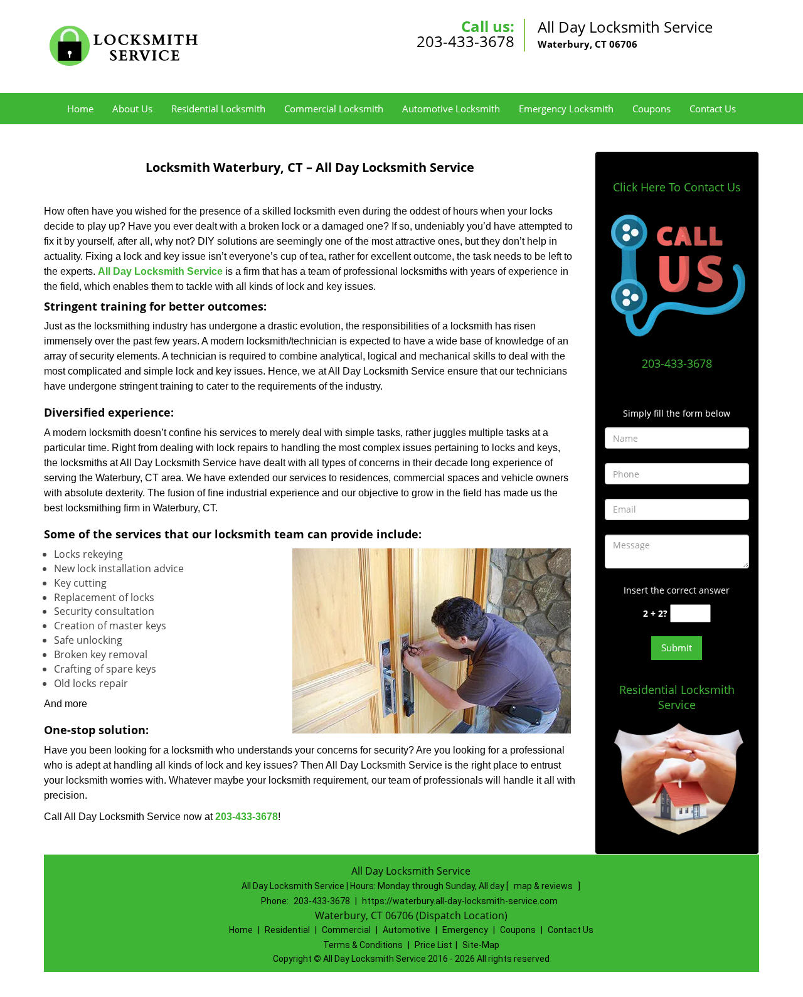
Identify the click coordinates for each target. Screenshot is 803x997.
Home (80, 108)
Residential (287, 930)
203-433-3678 (465, 41)
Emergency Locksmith (566, 108)
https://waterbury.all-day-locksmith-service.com (460, 901)
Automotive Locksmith (451, 108)
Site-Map (480, 945)
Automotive (406, 930)
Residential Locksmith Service (677, 697)
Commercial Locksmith (333, 108)
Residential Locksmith (218, 108)
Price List (433, 945)
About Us (132, 108)
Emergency (465, 930)
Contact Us (712, 108)
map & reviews (544, 886)
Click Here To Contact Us (677, 187)
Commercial (346, 930)
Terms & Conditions (363, 945)
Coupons (651, 108)
